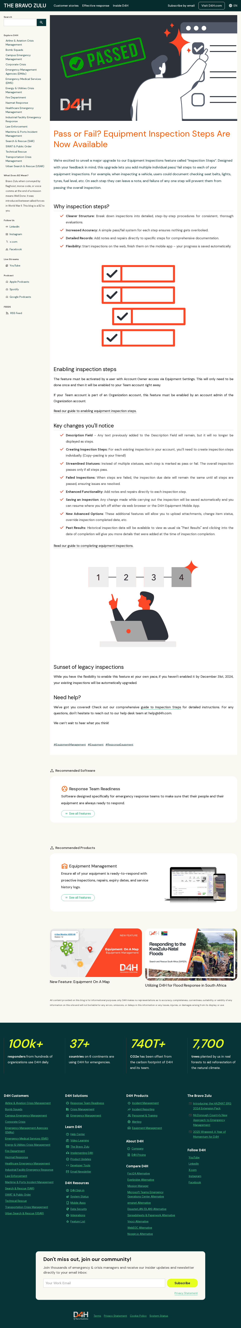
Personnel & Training (144, 1115)
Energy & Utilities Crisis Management (20, 90)
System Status (79, 1196)
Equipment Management (147, 1128)
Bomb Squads (14, 50)
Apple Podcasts (19, 281)
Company (137, 1148)
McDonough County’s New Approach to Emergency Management (210, 1120)
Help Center (77, 1134)
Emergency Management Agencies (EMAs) (21, 71)
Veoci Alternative (138, 1221)
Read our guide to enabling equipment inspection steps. (95, 411)
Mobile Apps (78, 1203)
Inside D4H (120, 6)
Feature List (77, 1221)
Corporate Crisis (16, 64)
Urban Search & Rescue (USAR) (25, 166)
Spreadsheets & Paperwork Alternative (151, 1215)
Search (8, 17)
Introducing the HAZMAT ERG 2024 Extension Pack (212, 1106)
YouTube (15, 265)
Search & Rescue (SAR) (20, 141)
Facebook (16, 249)
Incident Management (145, 1103)
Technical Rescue (16, 151)
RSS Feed (16, 313)
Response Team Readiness (87, 1103)
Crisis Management (82, 1109)
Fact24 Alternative (138, 1173)
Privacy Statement (186, 1293)
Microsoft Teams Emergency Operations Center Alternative (145, 1194)
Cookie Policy (138, 1315)
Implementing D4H (81, 1153)
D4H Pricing (139, 1155)
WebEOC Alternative (139, 1227)
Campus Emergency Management (18, 57)
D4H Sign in (77, 1190)
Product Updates (80, 1159)
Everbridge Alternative (140, 1179)
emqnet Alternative (139, 1203)
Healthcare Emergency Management (20, 110)
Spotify (14, 289)
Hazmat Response (17, 102)
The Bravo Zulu (79, 1146)
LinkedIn (14, 226)
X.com (193, 1170)
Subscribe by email (181, 6)
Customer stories (66, 6)
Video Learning (79, 1140)
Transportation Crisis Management (18, 159)
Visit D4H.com (211, 6)
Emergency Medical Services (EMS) (23, 81)
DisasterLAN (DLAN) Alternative (146, 1209)
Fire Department (16, 97)
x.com (13, 241)
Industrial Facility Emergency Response (23, 119)
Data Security (78, 1209)
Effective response (95, 6)
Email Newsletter (80, 1171)
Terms (97, 1315)
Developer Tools (80, 1165)
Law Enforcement (16, 126)
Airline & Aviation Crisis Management (20, 42)
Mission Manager (138, 1186)
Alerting (136, 1122)
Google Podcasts (20, 297)
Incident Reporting (143, 1109)
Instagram (16, 234)
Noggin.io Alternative (140, 1234)
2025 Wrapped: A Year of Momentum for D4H (209, 1134)
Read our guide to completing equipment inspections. (93, 546)
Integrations (77, 1215)
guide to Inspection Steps (161, 707)
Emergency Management (85, 1115)
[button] (233, 5)
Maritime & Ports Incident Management (21, 133)
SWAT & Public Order (19, 146)
